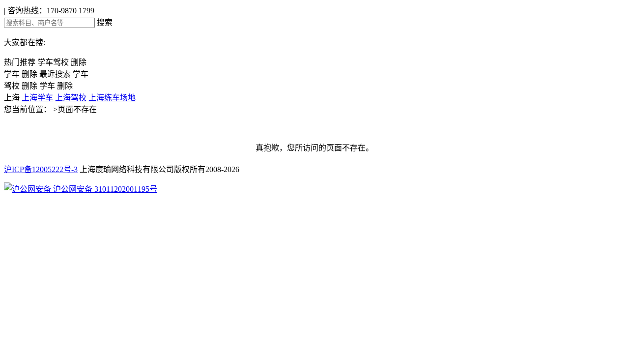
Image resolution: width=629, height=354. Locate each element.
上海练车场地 (112, 97)
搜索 (105, 22)
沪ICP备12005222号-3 (41, 169)
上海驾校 (70, 97)
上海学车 (37, 97)
